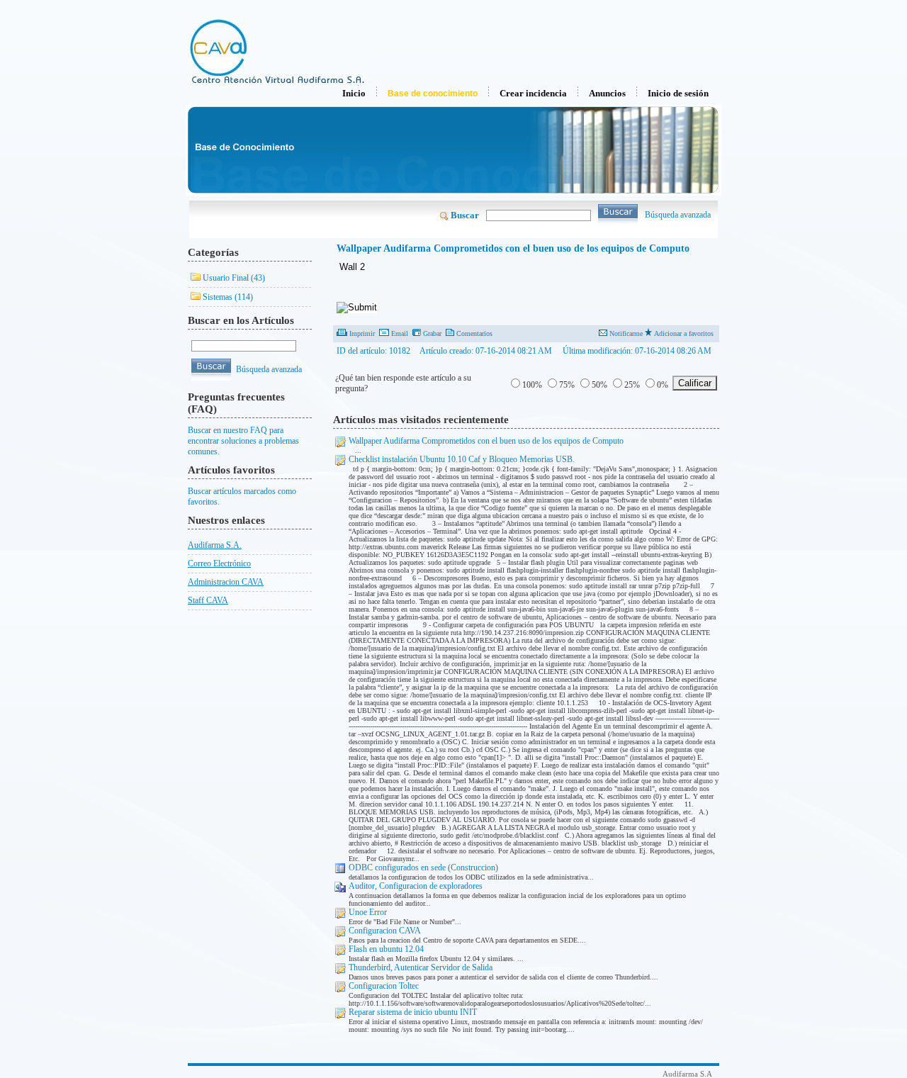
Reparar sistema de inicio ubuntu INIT (413, 1012)
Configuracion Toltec (384, 986)
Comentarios (474, 333)
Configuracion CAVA (385, 931)
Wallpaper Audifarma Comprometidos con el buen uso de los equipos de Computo (486, 441)
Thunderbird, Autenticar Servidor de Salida (420, 967)
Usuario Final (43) (234, 278)
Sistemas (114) (228, 297)
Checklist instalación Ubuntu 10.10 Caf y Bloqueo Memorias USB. (462, 459)
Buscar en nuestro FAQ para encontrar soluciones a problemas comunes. (243, 440)
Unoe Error (368, 912)
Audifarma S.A (687, 1073)
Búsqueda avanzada (678, 215)
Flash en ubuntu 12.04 (386, 949)
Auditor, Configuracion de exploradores (416, 886)
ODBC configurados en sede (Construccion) (423, 867)
